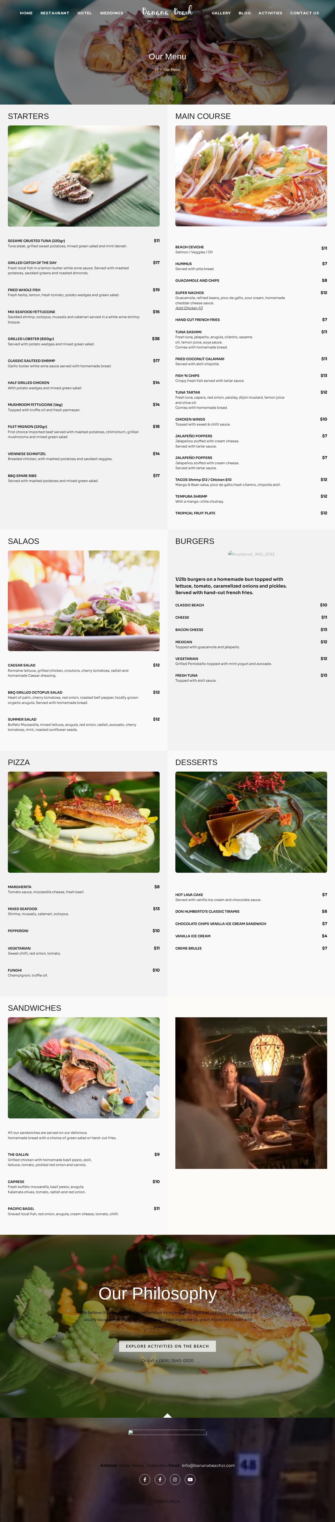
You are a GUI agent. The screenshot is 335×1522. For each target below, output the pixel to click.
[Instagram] (175, 1479)
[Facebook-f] (144, 1479)
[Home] (156, 69)
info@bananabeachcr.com (208, 1465)
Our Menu (172, 69)
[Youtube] (190, 1479)
